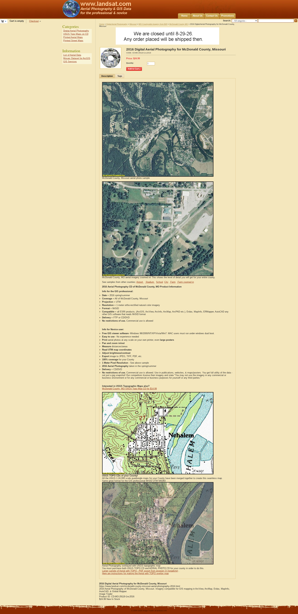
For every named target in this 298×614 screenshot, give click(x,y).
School (159, 282)
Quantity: (130, 63)
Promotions (227, 15)
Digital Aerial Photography (116, 24)
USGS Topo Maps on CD (75, 34)
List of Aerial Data (72, 55)
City (166, 282)
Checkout (34, 21)
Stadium (150, 282)
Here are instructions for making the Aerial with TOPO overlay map (135, 573)
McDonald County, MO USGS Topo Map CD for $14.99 (129, 388)
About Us (197, 15)
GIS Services (70, 61)
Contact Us (212, 15)
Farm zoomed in (185, 282)
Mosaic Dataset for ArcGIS (76, 58)
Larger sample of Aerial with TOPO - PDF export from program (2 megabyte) (140, 571)
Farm (173, 282)
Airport (140, 282)
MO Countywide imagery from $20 (153, 24)
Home (184, 15)
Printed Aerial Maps (73, 37)
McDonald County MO (178, 24)
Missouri (133, 24)
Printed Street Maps (73, 40)
